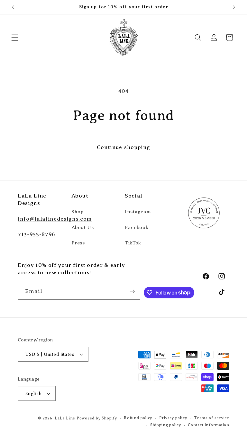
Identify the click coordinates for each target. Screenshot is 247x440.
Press (78, 242)
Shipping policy (165, 425)
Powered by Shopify (97, 418)
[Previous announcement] (13, 7)
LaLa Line (65, 418)
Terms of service (211, 418)
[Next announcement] (234, 7)
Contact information (208, 425)
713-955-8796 (36, 234)
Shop (77, 211)
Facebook (136, 227)
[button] (15, 37)
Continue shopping (124, 147)
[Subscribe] (132, 291)
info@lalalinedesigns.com (55, 219)
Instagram (138, 211)
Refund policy (138, 418)
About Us (82, 227)
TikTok (133, 242)
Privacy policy (173, 418)
